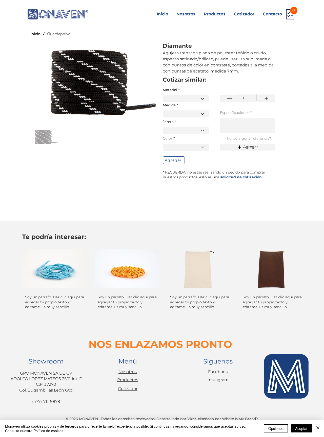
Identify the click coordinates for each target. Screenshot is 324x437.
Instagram (218, 379)
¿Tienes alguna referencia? (248, 138)
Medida (169, 105)
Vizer (191, 419)
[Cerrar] (318, 428)
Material (170, 90)
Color (167, 138)
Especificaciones (234, 112)
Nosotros (127, 371)
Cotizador (127, 388)
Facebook (218, 371)
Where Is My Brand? (240, 419)
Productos (127, 379)
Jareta (168, 122)
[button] (247, 147)
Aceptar (301, 428)
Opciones (276, 428)
